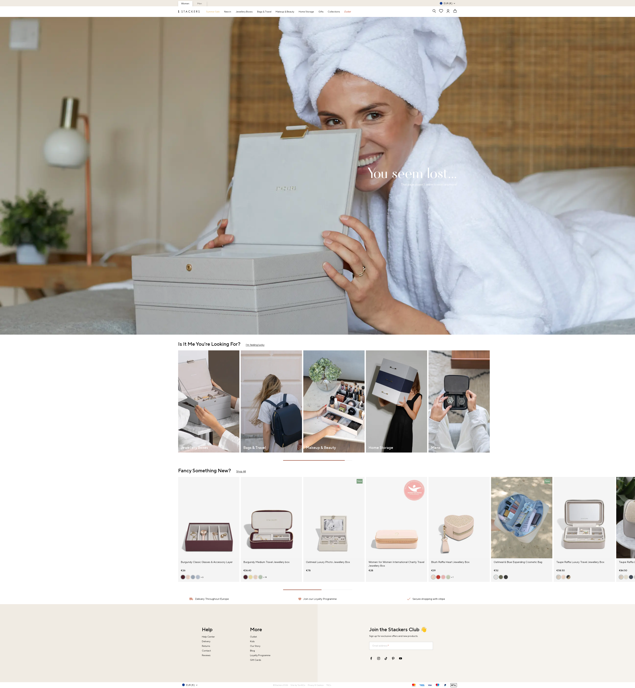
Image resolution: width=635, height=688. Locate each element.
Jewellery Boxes (244, 12)
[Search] (434, 11)
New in (227, 12)
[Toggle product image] (181, 519)
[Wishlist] (441, 11)
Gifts (321, 12)
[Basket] (453, 11)
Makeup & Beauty (285, 12)
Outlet (347, 12)
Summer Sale (213, 12)
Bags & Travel (264, 12)
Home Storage (306, 12)
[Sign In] (448, 11)
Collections (334, 12)
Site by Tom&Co (298, 685)
